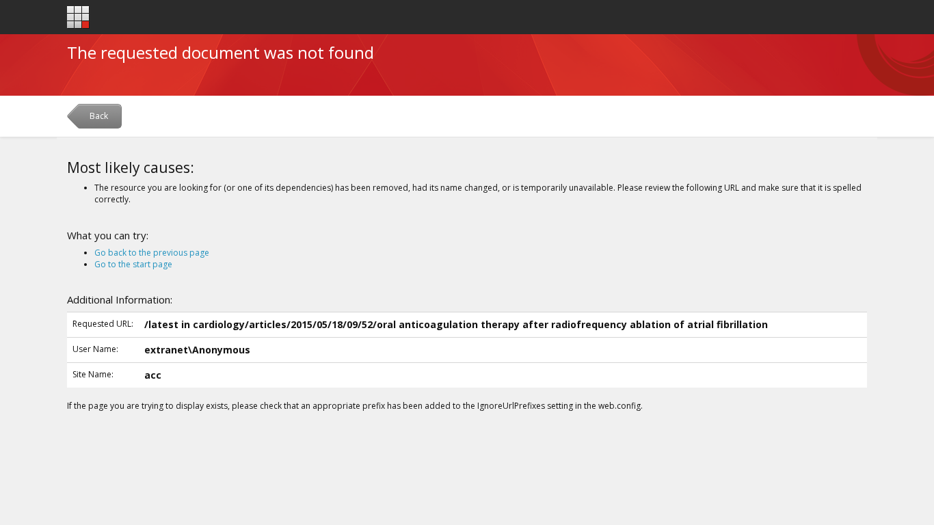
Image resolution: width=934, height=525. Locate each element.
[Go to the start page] (78, 17)
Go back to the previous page (151, 252)
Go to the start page (133, 264)
